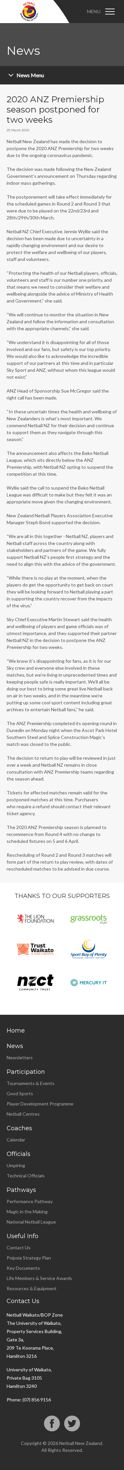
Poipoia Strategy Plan (29, 1258)
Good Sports (20, 1093)
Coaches (19, 1128)
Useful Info (22, 1236)
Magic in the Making (27, 1211)
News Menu (30, 75)
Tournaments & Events (31, 1083)
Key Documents (23, 1268)
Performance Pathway (30, 1201)
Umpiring (16, 1165)
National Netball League (31, 1222)
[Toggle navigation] (109, 11)
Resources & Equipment (32, 1288)
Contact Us (18, 1247)
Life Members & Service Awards (39, 1278)
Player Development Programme (40, 1103)
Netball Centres (23, 1114)
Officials (18, 1154)
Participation (26, 1071)
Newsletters (20, 1057)
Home (16, 1030)
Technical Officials (26, 1175)
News (15, 1046)
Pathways (21, 1190)
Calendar (16, 1139)
